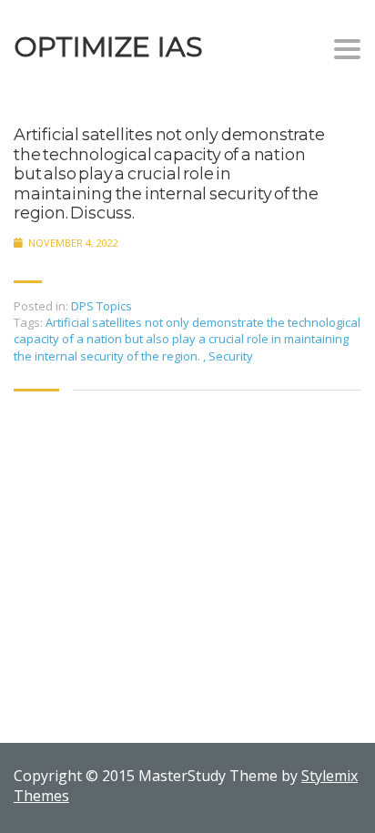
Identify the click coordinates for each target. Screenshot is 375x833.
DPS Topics (101, 306)
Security (230, 356)
